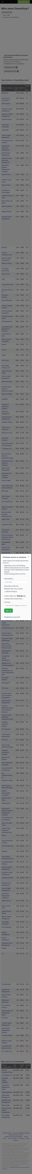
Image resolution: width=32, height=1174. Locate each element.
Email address (8, 578)
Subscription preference (11, 586)
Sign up (8, 611)
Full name (7, 602)
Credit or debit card (10, 596)
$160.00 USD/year (11, 591)
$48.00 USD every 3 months (14, 589)
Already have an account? (12, 617)
